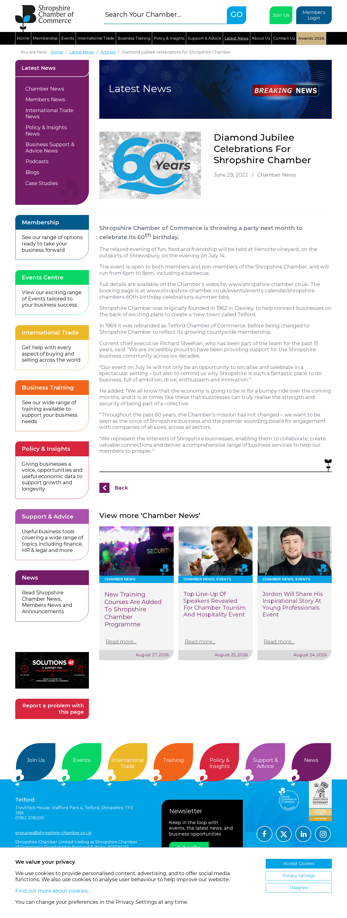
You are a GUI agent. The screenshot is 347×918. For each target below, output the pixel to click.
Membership (45, 38)
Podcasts (37, 161)
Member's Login (314, 15)
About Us (261, 38)
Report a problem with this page (53, 709)
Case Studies (41, 183)
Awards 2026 (311, 38)
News (311, 760)
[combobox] (165, 14)
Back (121, 488)
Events (67, 38)
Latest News (236, 38)
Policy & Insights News (46, 130)
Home (23, 38)
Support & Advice (204, 38)
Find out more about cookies (51, 891)
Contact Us (284, 38)
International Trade (95, 38)
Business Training (134, 38)
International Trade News (49, 113)
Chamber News (44, 89)
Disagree (299, 887)
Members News (45, 99)
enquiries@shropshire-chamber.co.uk (53, 832)
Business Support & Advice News (49, 147)
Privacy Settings (298, 875)
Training (173, 760)
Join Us (281, 15)
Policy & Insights (169, 38)
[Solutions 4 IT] (52, 670)
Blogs (32, 172)
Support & (265, 763)
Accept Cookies (298, 863)
